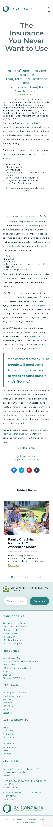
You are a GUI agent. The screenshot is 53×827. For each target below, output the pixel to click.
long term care (28, 456)
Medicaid (7, 699)
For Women (9, 637)
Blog (5, 671)
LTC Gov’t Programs (13, 643)
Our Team (8, 730)
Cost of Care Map (12, 658)
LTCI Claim (8, 706)
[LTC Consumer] (20, 9)
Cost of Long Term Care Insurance (20, 661)
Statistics (7, 713)
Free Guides (9, 664)
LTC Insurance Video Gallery (17, 668)
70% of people (36, 305)
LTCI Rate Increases (13, 640)
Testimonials (9, 734)
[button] (13, 565)
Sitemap (7, 753)
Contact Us (8, 737)
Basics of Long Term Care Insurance (26, 73)
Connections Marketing (28, 822)
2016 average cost (36, 336)
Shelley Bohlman (15, 552)
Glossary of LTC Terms (14, 678)
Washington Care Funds (15, 692)
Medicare (8, 702)
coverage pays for (38, 225)
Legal (5, 750)
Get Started (9, 743)
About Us (8, 727)
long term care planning (26, 459)
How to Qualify (10, 633)
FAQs (5, 709)
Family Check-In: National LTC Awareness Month (22, 543)
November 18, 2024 (32, 551)
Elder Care (8, 675)
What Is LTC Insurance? (15, 626)
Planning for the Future (15, 623)
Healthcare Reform (13, 696)
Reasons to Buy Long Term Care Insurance (26, 89)
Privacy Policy (10, 747)
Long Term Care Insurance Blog (26, 81)
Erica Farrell (28, 448)
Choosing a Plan (11, 630)
